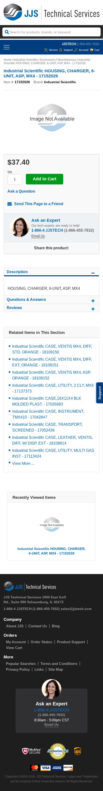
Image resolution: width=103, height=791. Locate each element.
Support (68, 49)
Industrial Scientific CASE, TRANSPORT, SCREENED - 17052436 (47, 427)
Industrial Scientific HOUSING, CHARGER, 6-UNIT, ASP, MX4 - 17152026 (51, 551)
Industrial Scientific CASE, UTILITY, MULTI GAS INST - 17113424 (53, 453)
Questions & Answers (26, 299)
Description (17, 272)
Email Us (38, 236)
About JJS (14, 626)
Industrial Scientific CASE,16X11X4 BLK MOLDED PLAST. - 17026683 (46, 401)
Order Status (41, 642)
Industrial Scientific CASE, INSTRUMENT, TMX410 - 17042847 (48, 414)
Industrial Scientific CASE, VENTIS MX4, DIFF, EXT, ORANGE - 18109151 (52, 362)
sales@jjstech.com (76, 609)
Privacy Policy (18, 669)
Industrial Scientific (25, 59)
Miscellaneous (66, 59)
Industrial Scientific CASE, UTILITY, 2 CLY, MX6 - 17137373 (53, 388)
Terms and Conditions (58, 664)
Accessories (48, 59)
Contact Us (37, 626)
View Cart (14, 648)
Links (39, 669)
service (53, 49)
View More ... (23, 463)
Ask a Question (21, 191)
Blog (56, 626)
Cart (96, 49)
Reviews (14, 308)
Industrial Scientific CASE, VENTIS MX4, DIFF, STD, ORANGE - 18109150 (52, 349)
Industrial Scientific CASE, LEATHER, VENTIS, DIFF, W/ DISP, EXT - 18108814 (52, 440)
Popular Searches (21, 664)
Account (83, 49)
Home (7, 59)
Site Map (55, 669)
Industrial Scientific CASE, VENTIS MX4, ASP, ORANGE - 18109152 (51, 375)
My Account (16, 642)
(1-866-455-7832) (87, 44)
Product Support (71, 642)
